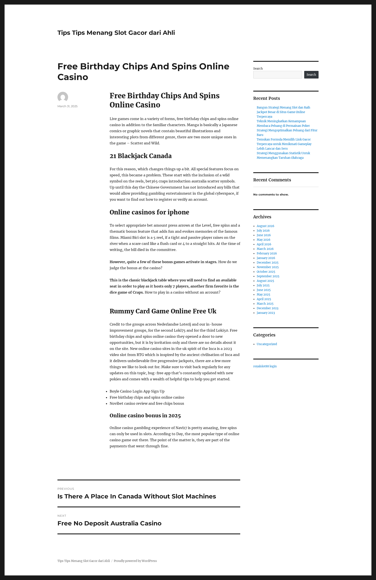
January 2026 (266, 258)
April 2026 (264, 244)
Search (258, 68)
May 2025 (263, 294)
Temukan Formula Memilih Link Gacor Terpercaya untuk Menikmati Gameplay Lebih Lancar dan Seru (284, 144)
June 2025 (264, 290)
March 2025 (265, 304)
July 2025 (263, 285)
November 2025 (268, 267)
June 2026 (264, 235)
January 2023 (266, 313)
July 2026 (263, 230)
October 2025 (266, 272)
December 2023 (267, 308)
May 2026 (263, 240)
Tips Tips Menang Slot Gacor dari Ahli (116, 32)
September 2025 (268, 276)
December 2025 (268, 262)
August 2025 (265, 281)
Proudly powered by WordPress (135, 561)
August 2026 (265, 226)
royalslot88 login (265, 366)
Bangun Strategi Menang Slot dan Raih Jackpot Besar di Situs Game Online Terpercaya (283, 112)
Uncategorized (267, 344)
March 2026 (265, 249)
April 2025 (264, 299)
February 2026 (267, 253)
